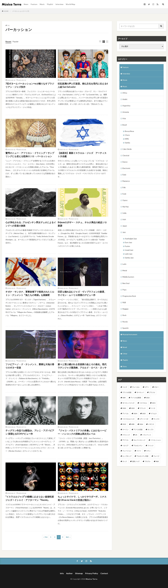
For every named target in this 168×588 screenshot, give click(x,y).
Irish (124, 219)
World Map (70, 4)
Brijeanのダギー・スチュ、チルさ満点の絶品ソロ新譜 (82, 224)
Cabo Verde (127, 149)
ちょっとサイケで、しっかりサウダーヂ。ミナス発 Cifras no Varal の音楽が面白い (82, 498)
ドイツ (139, 451)
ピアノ (147, 387)
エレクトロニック (139, 440)
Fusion (127, 246)
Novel (124, 347)
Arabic (124, 99)
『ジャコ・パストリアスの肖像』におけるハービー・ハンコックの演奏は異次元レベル (82, 432)
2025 (144, 413)
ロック (124, 461)
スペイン (125, 429)
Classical (125, 155)
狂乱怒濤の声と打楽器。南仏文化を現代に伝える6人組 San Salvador (83, 85)
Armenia (125, 112)
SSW (123, 398)
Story (124, 366)
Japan (124, 226)
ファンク (150, 445)
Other (124, 354)
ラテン (148, 451)
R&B (124, 302)
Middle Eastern (128, 277)
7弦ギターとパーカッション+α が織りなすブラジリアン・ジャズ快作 (30, 85)
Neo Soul (125, 283)
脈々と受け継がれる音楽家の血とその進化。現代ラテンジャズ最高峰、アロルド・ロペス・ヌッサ (82, 366)
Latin (124, 264)
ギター (156, 387)
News (26, 4)
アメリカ (125, 413)
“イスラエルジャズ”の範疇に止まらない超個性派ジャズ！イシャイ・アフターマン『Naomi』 (30, 498)
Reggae (125, 309)
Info (62, 573)
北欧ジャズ (135, 461)
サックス (156, 419)
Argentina (126, 106)
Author (69, 573)
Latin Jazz (128, 254)
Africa (124, 93)
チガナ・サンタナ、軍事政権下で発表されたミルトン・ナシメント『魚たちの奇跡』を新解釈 (30, 293)
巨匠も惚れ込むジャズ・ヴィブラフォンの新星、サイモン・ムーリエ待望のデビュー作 (82, 293)
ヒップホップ (126, 456)
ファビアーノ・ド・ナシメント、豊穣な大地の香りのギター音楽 (30, 366)
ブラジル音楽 (126, 392)
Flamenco (126, 181)
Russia (125, 322)
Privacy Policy (91, 573)
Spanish (125, 328)
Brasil (124, 125)
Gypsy (124, 200)
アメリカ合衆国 (136, 398)
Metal (124, 270)
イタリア (125, 445)
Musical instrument (129, 334)
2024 (135, 413)
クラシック (126, 435)
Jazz (124, 232)
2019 (124, 424)
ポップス (150, 429)
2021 (153, 403)
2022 (148, 398)
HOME (6, 11)
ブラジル (152, 392)
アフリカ (125, 440)
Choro (127, 135)
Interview (59, 4)
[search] (161, 26)
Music (42, 4)
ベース (153, 408)
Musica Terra (91, 579)
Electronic (126, 168)
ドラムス (154, 413)
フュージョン (126, 451)
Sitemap (79, 573)
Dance (124, 162)
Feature (34, 4)
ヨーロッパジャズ (128, 403)
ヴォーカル (135, 387)
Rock (124, 315)
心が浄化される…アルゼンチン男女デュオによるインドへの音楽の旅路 (31, 224)
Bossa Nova (129, 131)
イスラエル (143, 403)
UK (136, 435)
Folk (124, 187)
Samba (127, 143)
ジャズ (124, 387)
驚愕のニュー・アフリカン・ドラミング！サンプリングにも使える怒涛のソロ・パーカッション (30, 155)
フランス (143, 408)
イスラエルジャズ (128, 419)
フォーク (156, 456)
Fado (124, 175)
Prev (46, 537)
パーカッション (156, 440)
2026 (141, 424)
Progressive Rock (129, 296)
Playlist (50, 4)
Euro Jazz (128, 242)
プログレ (148, 461)
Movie (124, 80)
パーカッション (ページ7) (20, 11)
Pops (124, 290)
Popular (15, 41)
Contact (104, 573)
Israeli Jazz (129, 250)
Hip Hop (125, 207)
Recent (8, 41)
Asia (124, 118)
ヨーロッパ (140, 392)
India (124, 213)
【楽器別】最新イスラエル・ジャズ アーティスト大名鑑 (82, 155)
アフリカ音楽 (138, 429)
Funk (124, 194)
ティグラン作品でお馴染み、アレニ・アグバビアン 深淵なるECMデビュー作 (30, 432)
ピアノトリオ (143, 419)
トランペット (146, 435)
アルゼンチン (138, 445)
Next (67, 537)
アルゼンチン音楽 (142, 456)
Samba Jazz (129, 258)
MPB (127, 139)
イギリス (151, 424)
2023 (133, 408)
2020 (124, 408)
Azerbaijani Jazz (131, 239)
